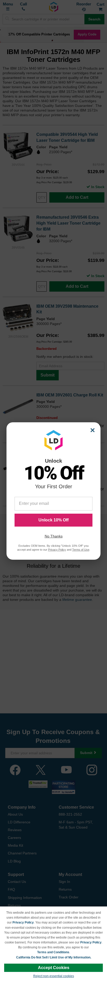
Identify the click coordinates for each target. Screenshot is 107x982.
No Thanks (54, 536)
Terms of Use (80, 549)
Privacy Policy (23, 922)
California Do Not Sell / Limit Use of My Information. (53, 957)
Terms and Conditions (53, 952)
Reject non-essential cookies (53, 976)
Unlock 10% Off (53, 520)
